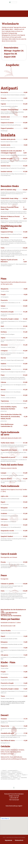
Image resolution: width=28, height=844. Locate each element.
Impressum (8, 840)
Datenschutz (19, 840)
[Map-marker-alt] (18, 811)
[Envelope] (14, 811)
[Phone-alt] (10, 811)
